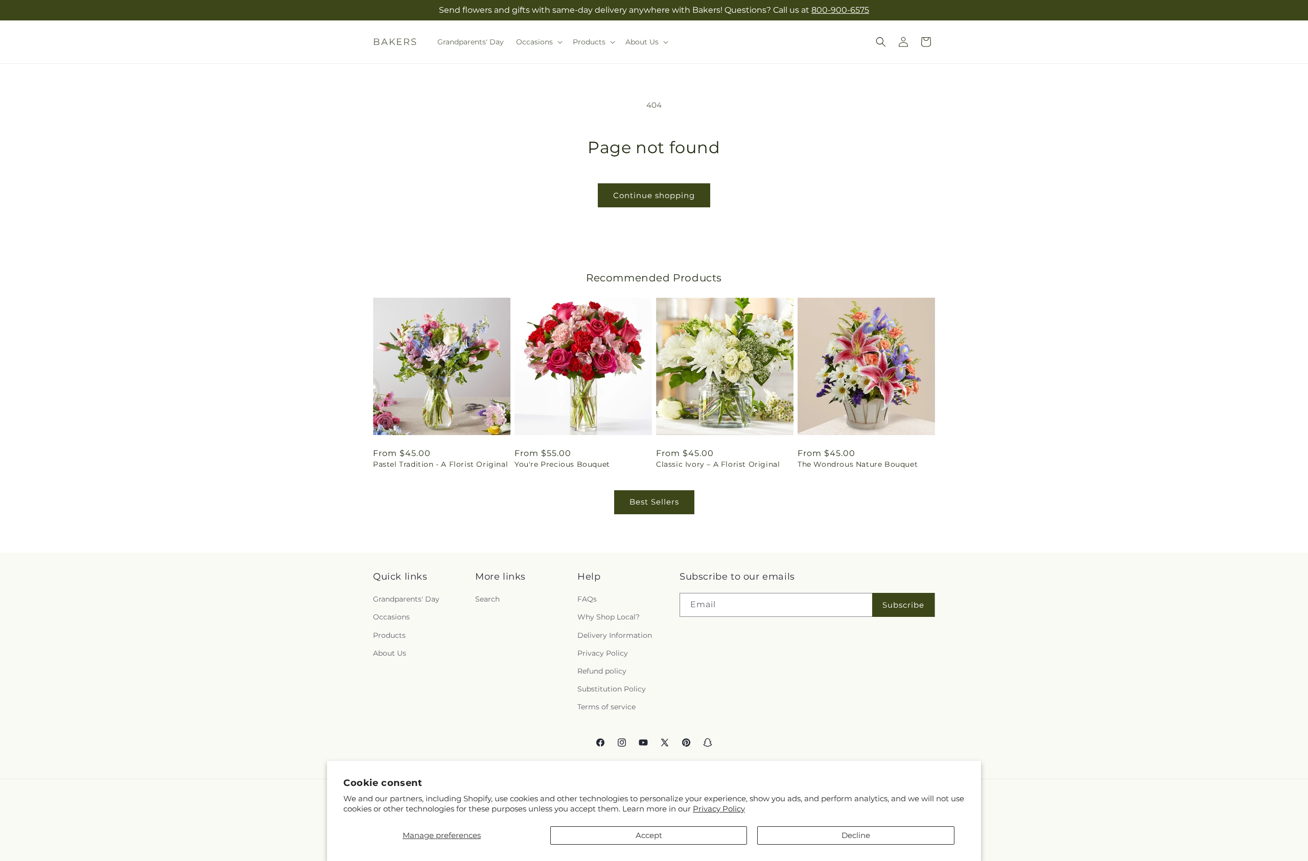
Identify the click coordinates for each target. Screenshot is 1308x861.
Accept (649, 835)
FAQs (587, 599)
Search (487, 599)
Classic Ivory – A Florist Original (718, 464)
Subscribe (903, 605)
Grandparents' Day (406, 599)
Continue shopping (654, 195)
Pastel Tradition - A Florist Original (440, 464)
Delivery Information (614, 635)
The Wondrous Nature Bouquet (858, 464)
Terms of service (606, 706)
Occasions (391, 616)
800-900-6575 (840, 10)
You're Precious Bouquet (562, 464)
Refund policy (601, 671)
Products (389, 635)
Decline (856, 835)
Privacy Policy (719, 809)
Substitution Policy (611, 688)
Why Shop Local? (608, 616)
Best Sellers (654, 502)
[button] (538, 42)
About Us (389, 653)
